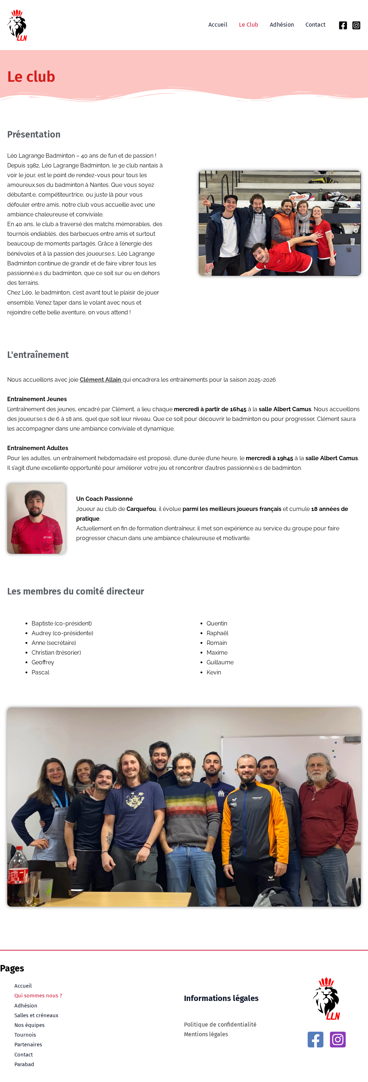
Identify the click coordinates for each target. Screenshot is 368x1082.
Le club (248, 24)
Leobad (54, 24)
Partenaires (28, 1044)
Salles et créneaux (36, 1015)
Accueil (217, 24)
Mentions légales (206, 1034)
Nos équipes (29, 1025)
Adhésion (282, 24)
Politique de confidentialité (220, 1024)
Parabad (24, 1064)
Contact (315, 24)
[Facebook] (343, 25)
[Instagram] (356, 25)
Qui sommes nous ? (38, 995)
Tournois (25, 1035)
